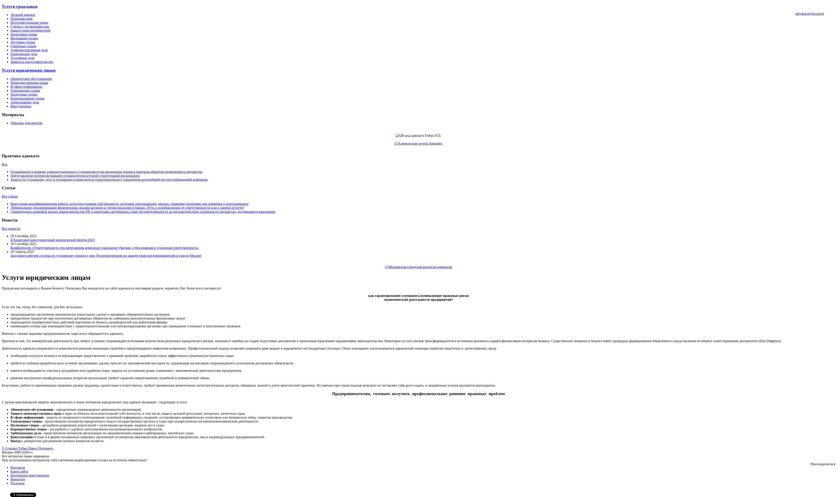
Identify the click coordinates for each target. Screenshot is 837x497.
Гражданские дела (23, 54)
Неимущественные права (29, 83)
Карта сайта (19, 471)
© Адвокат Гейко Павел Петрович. (28, 448)
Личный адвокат (22, 15)
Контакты (17, 467)
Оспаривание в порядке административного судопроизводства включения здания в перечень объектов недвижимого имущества (106, 172)
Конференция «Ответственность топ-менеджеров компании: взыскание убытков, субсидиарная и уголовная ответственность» (104, 248)
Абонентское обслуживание (31, 79)
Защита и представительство (31, 62)
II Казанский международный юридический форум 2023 (52, 240)
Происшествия (21, 18)
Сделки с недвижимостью (29, 26)
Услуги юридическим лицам (29, 70)
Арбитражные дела (24, 102)
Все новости (11, 228)
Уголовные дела (22, 58)
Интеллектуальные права (29, 22)
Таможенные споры (25, 90)
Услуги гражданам (19, 6)
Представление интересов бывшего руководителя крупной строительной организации (75, 176)
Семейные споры (23, 46)
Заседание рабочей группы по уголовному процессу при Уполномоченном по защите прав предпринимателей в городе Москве (105, 255)
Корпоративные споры (27, 98)
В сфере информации (26, 86)
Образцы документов (26, 123)
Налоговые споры (23, 34)
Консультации (20, 106)
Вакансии (17, 479)
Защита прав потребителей (30, 30)
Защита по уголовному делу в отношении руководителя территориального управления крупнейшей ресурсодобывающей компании (109, 179)
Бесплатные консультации (29, 475)
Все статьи (10, 196)
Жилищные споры (24, 38)
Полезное (17, 483)
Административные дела (29, 50)
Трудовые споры (22, 42)
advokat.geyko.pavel (809, 13)
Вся (4, 164)
